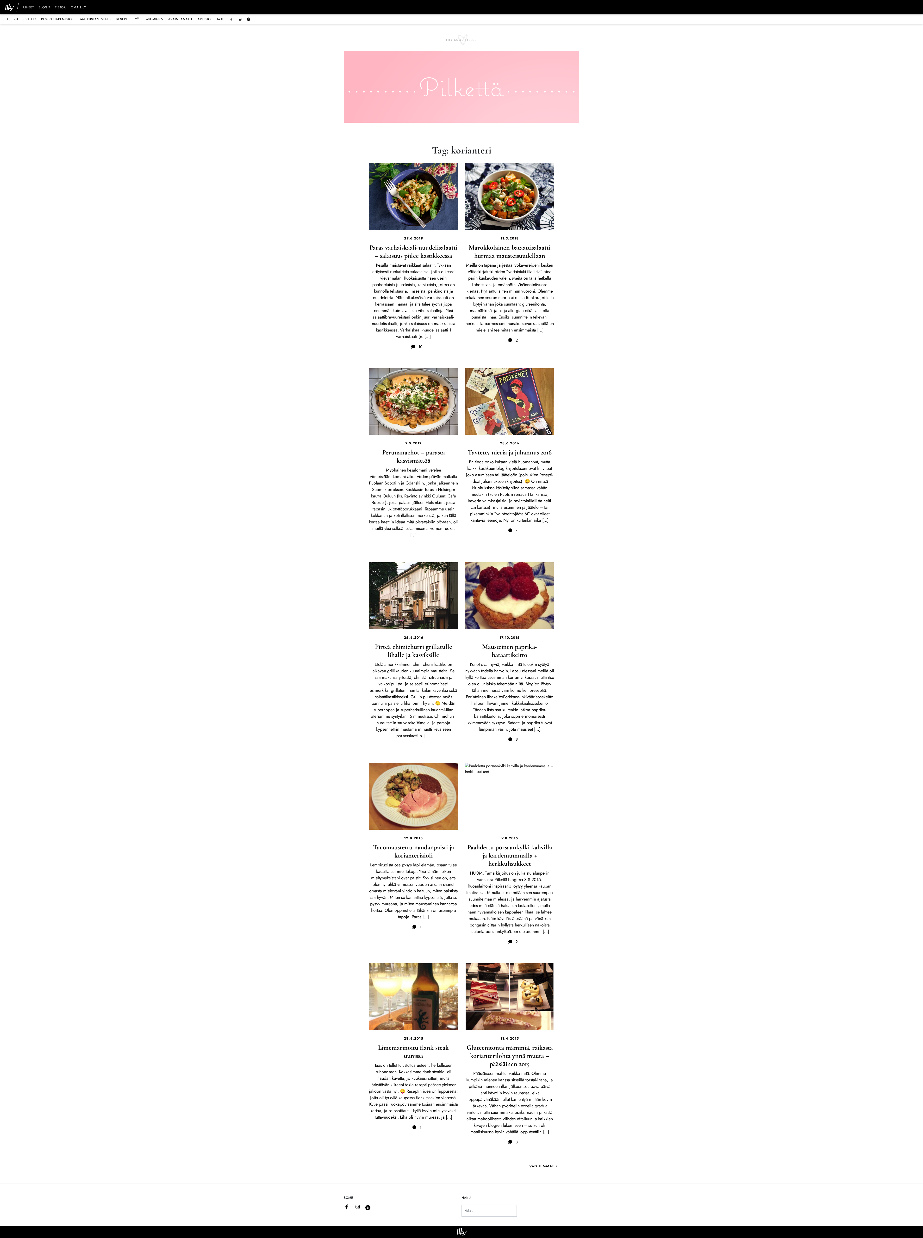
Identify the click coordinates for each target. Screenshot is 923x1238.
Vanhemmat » (543, 1166)
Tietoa (60, 8)
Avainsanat (180, 19)
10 (420, 346)
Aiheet (28, 8)
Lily (461, 1232)
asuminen (154, 19)
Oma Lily (78, 8)
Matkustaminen (96, 19)
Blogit (44, 8)
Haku (220, 19)
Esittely (29, 19)
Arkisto (204, 19)
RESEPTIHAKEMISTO (58, 19)
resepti (122, 19)
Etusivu (11, 19)
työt (137, 19)
